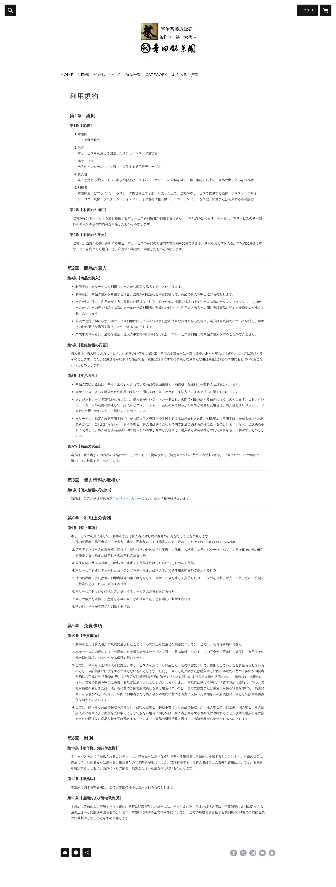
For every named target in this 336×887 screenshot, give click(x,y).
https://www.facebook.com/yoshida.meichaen (233, 853)
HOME (67, 74)
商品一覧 (133, 74)
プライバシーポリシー (125, 498)
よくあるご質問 (185, 74)
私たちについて (107, 74)
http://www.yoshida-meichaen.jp (272, 853)
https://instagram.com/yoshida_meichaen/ (252, 853)
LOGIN (307, 10)
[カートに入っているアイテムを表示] (325, 10)
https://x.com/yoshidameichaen (243, 853)
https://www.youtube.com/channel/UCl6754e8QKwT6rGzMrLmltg (262, 853)
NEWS (83, 74)
